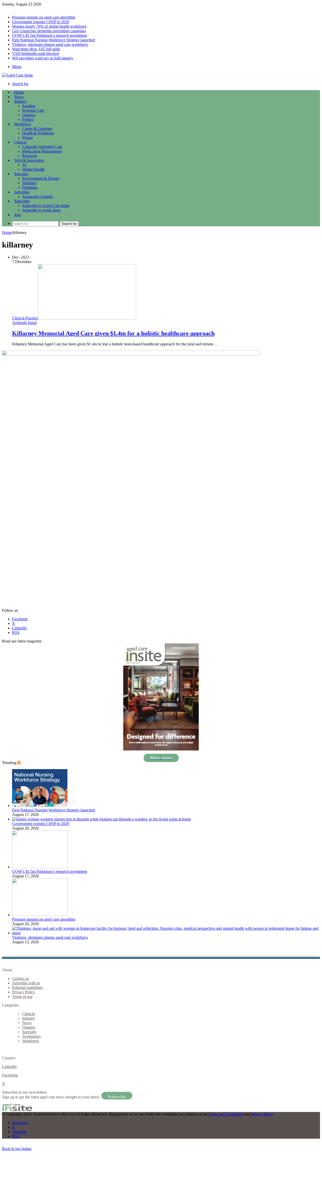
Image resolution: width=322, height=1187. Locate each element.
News (18, 97)
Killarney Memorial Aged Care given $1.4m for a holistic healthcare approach (113, 333)
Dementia (29, 187)
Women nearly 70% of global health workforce (49, 26)
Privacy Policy (23, 992)
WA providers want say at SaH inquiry (42, 58)
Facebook (10, 1075)
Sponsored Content (37, 196)
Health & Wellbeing (38, 133)
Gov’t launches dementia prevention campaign (49, 31)
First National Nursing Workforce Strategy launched (53, 40)
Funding (28, 106)
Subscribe (22, 201)
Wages (27, 137)
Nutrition (29, 183)
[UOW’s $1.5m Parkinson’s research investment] (39, 867)
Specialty (21, 174)
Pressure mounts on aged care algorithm (43, 17)
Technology (31, 1036)
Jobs (17, 214)
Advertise (21, 192)
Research (29, 156)
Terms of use (22, 996)
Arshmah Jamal (24, 322)
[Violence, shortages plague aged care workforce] (166, 933)
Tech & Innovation (29, 160)
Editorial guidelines (27, 987)
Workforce (22, 124)
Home (7, 232)
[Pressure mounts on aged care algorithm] (39, 915)
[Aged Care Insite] (17, 75)
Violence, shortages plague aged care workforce (50, 44)
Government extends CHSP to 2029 (40, 22)
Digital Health (33, 169)
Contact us (20, 978)
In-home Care (33, 110)
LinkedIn (9, 1066)
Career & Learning (37, 128)
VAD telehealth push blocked (35, 53)
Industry (20, 101)
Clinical (20, 142)
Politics (28, 119)
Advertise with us (26, 983)
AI (24, 165)
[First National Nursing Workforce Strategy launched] (39, 805)
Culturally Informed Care (42, 147)
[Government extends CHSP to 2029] (101, 819)
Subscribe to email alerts (41, 210)
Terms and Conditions (225, 1114)
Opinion (28, 115)
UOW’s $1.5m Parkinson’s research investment (49, 35)
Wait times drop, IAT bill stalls (36, 49)
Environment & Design (40, 178)
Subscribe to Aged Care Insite (45, 205)
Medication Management (42, 151)
